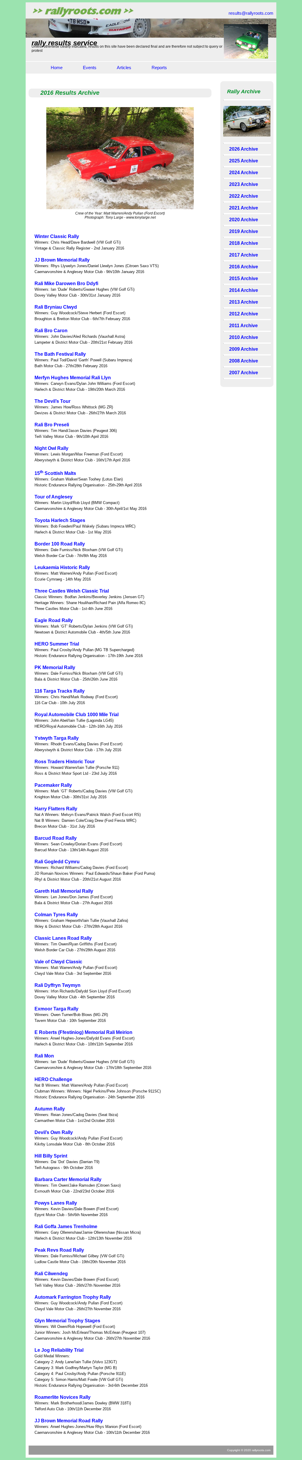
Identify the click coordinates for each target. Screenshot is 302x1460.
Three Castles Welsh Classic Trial (72, 590)
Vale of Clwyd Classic (58, 961)
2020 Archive (243, 219)
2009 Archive (243, 349)
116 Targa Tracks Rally (60, 691)
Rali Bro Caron (51, 330)
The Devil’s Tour (52, 401)
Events (89, 67)
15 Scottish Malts (55, 473)
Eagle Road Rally (54, 620)
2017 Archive (243, 254)
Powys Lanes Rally (56, 1202)
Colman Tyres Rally (56, 914)
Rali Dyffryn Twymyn (58, 985)
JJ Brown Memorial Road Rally (69, 1420)
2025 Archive (243, 160)
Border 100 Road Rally (60, 543)
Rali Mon (44, 1055)
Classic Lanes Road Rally (63, 938)
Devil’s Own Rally (54, 1132)
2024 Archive (243, 172)
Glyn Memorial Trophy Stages (67, 1320)
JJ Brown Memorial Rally (62, 259)
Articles (124, 67)
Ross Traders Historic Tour (65, 761)
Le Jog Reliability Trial (59, 1350)
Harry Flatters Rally (56, 808)
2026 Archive (243, 149)
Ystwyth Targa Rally (57, 738)
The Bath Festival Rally (60, 354)
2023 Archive (243, 184)
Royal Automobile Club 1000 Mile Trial (77, 714)
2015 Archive (243, 278)
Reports (159, 67)
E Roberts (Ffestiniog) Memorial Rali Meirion (83, 1032)
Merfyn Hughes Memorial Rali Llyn (73, 377)
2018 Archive (243, 243)
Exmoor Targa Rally (56, 1008)
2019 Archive (243, 231)
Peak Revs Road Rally (59, 1250)
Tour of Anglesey (54, 496)
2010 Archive (243, 337)
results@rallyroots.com (251, 13)
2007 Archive (243, 372)
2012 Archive (243, 313)
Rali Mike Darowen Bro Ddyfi (66, 283)
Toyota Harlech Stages (60, 520)
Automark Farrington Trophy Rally (73, 1297)
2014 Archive (243, 290)
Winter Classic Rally (57, 236)
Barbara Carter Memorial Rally (68, 1179)
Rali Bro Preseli (52, 424)
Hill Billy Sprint (51, 1155)
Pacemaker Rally (53, 785)
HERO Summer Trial (57, 643)
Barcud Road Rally (56, 838)
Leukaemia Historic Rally (62, 567)
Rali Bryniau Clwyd (56, 307)
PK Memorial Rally (55, 667)
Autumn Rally (50, 1108)
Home (57, 67)
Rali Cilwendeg (51, 1273)
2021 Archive (243, 207)
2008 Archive (243, 360)
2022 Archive (243, 196)
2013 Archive (243, 302)
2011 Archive (243, 325)
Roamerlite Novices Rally (63, 1397)
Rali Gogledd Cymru (57, 861)
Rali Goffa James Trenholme (66, 1226)
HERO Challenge (53, 1079)
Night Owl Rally (51, 448)
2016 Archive (243, 266)
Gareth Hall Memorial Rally (64, 891)
